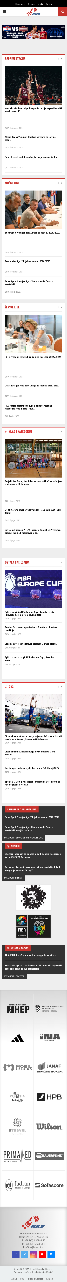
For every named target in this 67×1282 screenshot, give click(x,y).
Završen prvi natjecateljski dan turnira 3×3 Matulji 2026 (32, 768)
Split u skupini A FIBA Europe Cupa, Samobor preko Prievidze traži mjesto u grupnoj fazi (29, 613)
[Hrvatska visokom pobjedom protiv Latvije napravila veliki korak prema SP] (33, 85)
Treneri (15, 846)
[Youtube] (42, 1254)
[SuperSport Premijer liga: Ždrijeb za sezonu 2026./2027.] (33, 210)
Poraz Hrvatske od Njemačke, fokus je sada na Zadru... (32, 157)
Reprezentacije (15, 58)
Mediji (40, 4)
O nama (31, 4)
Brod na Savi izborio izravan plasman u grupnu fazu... (31, 644)
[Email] (51, 1254)
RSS (22, 1279)
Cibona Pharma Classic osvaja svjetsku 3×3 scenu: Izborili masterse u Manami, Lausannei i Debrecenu (33, 738)
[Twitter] (24, 1254)
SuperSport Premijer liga (21, 809)
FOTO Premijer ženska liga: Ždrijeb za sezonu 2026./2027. (33, 357)
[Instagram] (33, 1254)
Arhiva (49, 4)
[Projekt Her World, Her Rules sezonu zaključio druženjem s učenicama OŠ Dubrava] (33, 458)
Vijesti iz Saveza (19, 947)
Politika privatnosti (35, 1279)
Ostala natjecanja (17, 562)
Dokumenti (20, 4)
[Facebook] (16, 1254)
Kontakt (49, 1279)
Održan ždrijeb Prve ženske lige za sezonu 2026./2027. (32, 385)
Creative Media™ (45, 1272)
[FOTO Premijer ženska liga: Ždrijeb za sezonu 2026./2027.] (33, 334)
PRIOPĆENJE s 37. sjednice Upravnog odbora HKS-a (30, 955)
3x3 (11, 686)
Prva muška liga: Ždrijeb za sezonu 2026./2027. (28, 261)
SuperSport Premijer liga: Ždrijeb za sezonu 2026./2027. (32, 232)
